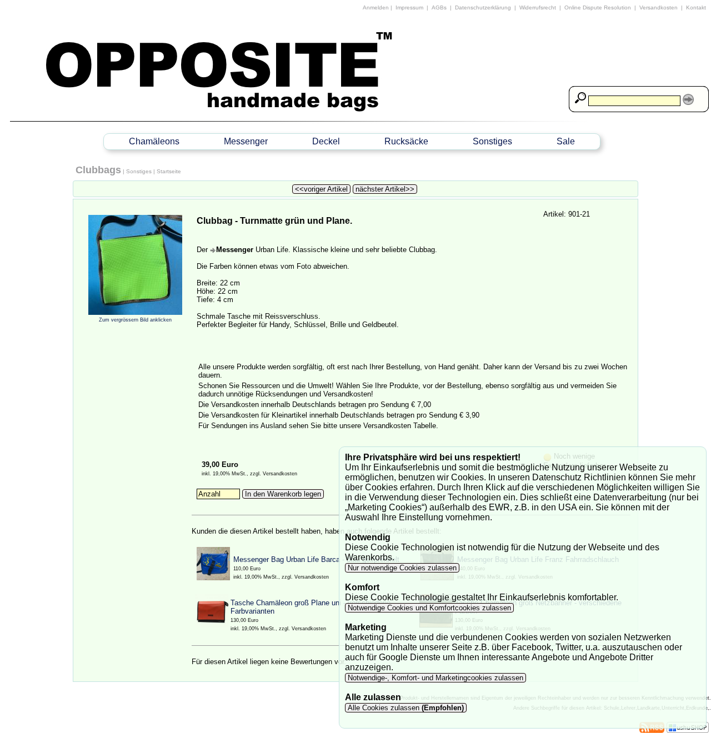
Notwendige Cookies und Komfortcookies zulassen (429, 608)
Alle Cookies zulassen (405, 708)
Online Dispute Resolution (598, 7)
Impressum (409, 7)
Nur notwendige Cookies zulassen (402, 568)
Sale (566, 141)
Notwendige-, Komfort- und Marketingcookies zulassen (435, 678)
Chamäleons (154, 141)
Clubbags (98, 169)
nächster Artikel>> (385, 189)
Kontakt (696, 7)
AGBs (439, 7)
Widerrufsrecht (538, 7)
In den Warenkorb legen (283, 494)
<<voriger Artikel (321, 189)
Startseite (169, 171)
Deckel (326, 141)
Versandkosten (658, 7)
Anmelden (376, 7)
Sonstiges (492, 141)
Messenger (246, 141)
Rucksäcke (406, 141)
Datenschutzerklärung (483, 7)
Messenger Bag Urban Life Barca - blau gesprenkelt (316, 559)
